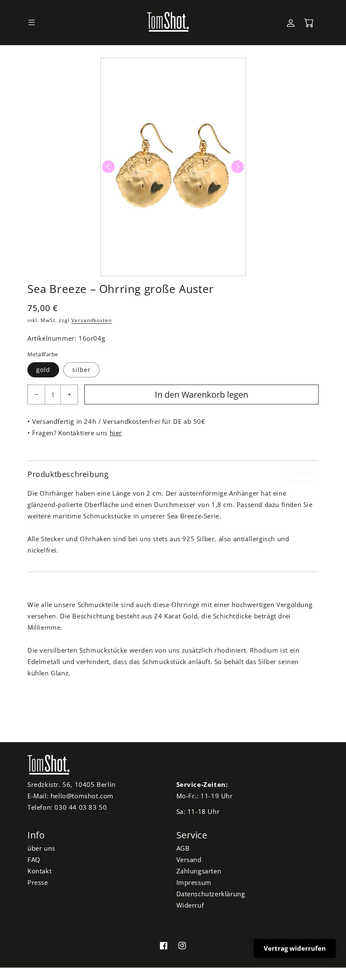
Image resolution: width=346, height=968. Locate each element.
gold (43, 370)
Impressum (193, 882)
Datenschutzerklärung (210, 893)
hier (116, 432)
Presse (37, 882)
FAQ (34, 859)
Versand (189, 859)
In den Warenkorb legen (201, 394)
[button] (31, 23)
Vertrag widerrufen (295, 948)
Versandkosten (91, 320)
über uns (41, 848)
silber (81, 370)
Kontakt (39, 871)
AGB (183, 848)
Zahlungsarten (199, 871)
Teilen (305, 474)
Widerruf (190, 905)
